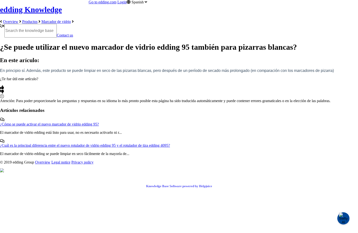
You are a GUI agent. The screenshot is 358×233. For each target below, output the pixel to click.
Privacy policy (82, 162)
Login (122, 2)
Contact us (65, 35)
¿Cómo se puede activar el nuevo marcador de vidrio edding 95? (49, 124)
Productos (30, 21)
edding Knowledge (31, 9)
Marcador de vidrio (56, 21)
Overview (10, 21)
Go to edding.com (102, 2)
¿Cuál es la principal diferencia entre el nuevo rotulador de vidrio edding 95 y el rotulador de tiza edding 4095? (85, 145)
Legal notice (60, 162)
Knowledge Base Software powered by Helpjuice (179, 186)
